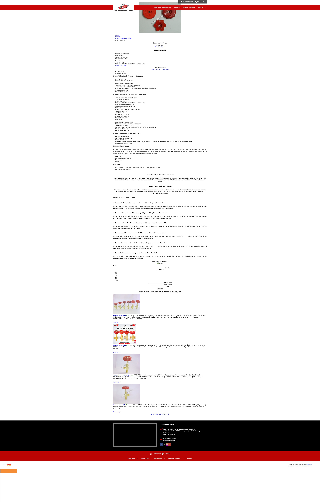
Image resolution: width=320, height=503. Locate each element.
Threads (117, 97)
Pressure (117, 102)
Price (116, 79)
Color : (170, 315)
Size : (193, 315)
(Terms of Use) (309, 464)
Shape (117, 90)
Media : (139, 317)
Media (117, 101)
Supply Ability (119, 138)
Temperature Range (120, 86)
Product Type (119, 116)
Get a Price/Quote (160, 47)
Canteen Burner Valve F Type (121, 375)
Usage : (142, 378)
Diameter (117, 114)
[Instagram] (167, 445)
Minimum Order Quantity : (148, 315)
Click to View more (120, 65)
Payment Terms (119, 136)
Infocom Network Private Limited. (305, 465)
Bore (116, 109)
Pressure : (126, 317)
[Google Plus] (169, 445)
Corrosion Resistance (121, 85)
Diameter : (197, 347)
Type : (173, 317)
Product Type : (186, 317)
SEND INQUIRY (155, 414)
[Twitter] (164, 445)
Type (116, 112)
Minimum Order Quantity (122, 80)
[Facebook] (161, 445)
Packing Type (119, 91)
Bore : (162, 315)
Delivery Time (119, 139)
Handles (117, 117)
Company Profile (166, 7)
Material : (161, 317)
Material (117, 119)
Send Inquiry (165, 69)
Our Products (176, 7)
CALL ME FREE (164, 414)
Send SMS (167, 453)
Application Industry (120, 88)
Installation (118, 83)
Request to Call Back (156, 69)
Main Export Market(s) (121, 141)
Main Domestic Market (121, 143)
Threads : (182, 315)
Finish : (137, 319)
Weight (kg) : (125, 376)
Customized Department (188, 7)
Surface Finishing (120, 99)
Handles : (150, 317)
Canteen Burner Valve (119, 315)
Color (116, 107)
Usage (117, 111)
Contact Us (200, 7)
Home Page (157, 7)
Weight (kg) (118, 104)
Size (116, 106)
